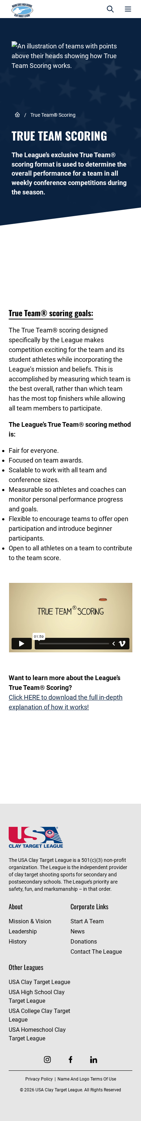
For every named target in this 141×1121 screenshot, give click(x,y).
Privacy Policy (39, 1079)
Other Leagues (26, 967)
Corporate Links (89, 906)
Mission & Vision (30, 921)
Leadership (23, 931)
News (77, 931)
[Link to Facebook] (70, 1059)
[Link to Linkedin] (93, 1059)
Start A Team (87, 921)
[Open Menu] (127, 9)
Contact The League (96, 951)
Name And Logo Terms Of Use (86, 1079)
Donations (83, 941)
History (18, 941)
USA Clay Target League (39, 982)
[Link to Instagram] (47, 1059)
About (16, 906)
